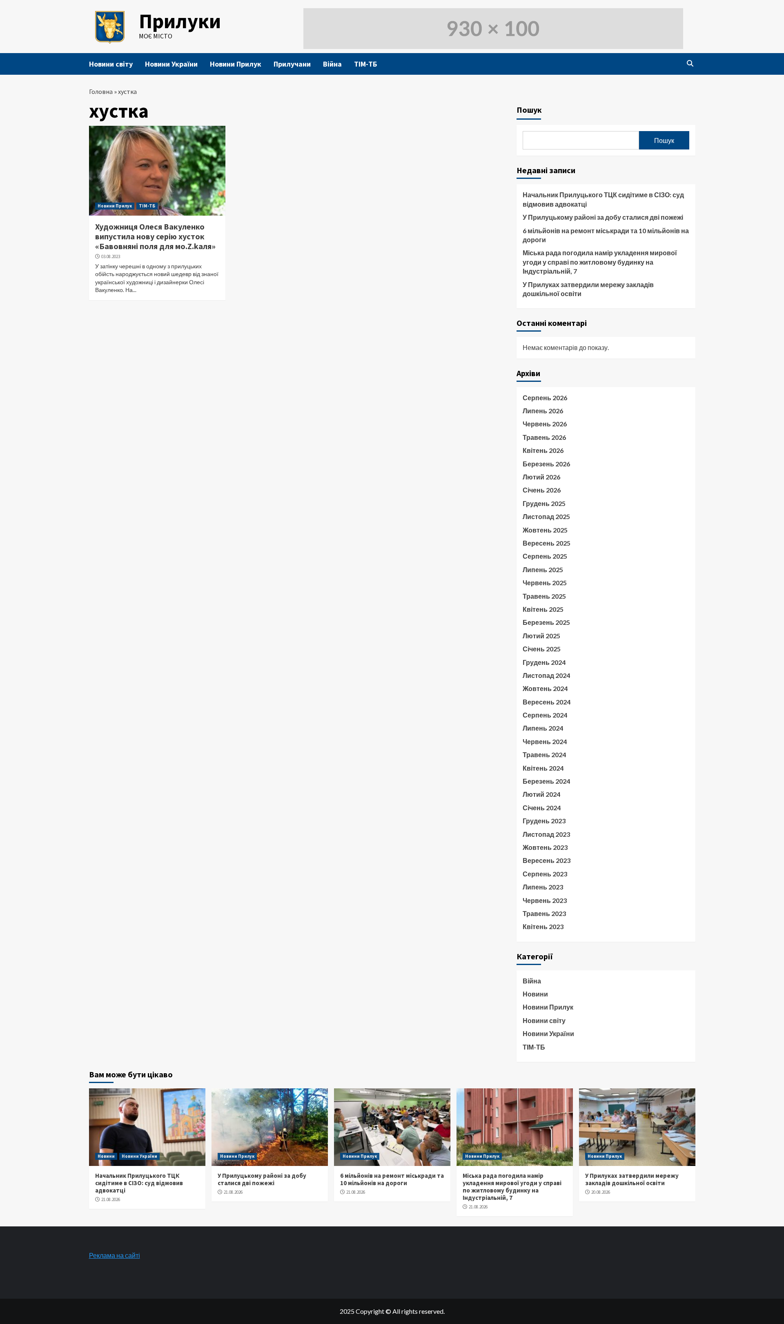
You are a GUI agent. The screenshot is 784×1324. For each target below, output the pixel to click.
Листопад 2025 (546, 516)
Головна (101, 91)
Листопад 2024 (546, 675)
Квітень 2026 (543, 450)
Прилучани (292, 64)
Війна (332, 64)
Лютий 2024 (541, 794)
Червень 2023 (545, 900)
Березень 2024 (546, 781)
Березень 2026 (546, 464)
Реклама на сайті (114, 1255)
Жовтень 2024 (545, 688)
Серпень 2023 (545, 874)
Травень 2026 (544, 437)
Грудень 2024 (544, 662)
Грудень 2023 (544, 821)
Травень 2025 (544, 596)
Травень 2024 (544, 754)
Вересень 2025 (546, 543)
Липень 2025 (543, 569)
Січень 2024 (542, 807)
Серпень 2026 (545, 397)
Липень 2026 (543, 411)
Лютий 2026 (541, 477)
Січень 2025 (542, 649)
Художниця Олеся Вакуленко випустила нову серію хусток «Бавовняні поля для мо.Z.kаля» (155, 236)
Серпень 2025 (545, 556)
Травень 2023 (544, 913)
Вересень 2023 (546, 860)
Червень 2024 (545, 741)
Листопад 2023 (546, 834)
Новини (535, 994)
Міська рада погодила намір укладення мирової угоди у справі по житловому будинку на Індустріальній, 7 (600, 262)
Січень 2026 (542, 490)
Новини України (171, 64)
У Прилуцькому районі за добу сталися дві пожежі (603, 217)
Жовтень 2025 (545, 530)
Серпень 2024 (545, 715)
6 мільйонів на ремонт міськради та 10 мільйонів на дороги (606, 235)
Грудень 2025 (544, 503)
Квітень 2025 (543, 609)
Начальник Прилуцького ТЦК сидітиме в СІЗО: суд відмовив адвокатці (603, 199)
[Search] (690, 63)
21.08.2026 (110, 1199)
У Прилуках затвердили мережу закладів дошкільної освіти (588, 289)
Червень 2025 (545, 582)
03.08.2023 (110, 256)
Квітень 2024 (543, 768)
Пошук (529, 110)
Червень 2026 (545, 424)
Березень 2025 (546, 622)
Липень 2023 (543, 887)
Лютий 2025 (541, 636)
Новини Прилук (235, 64)
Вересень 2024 (546, 702)
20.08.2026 (600, 1192)
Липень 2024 (543, 728)
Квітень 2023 (543, 926)
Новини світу (111, 64)
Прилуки (180, 21)
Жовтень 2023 (545, 847)
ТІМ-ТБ (365, 64)
